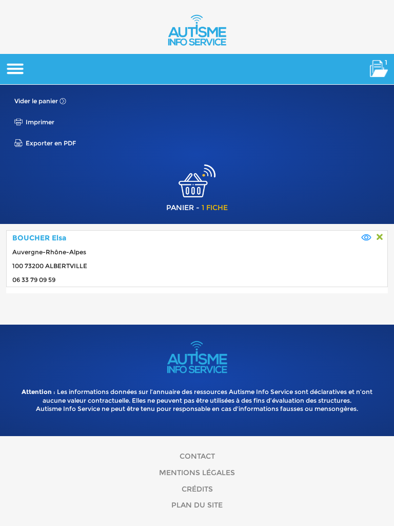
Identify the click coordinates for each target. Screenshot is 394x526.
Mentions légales (197, 472)
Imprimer (40, 122)
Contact (197, 456)
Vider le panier (36, 101)
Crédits (197, 489)
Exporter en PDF (51, 143)
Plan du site (197, 505)
